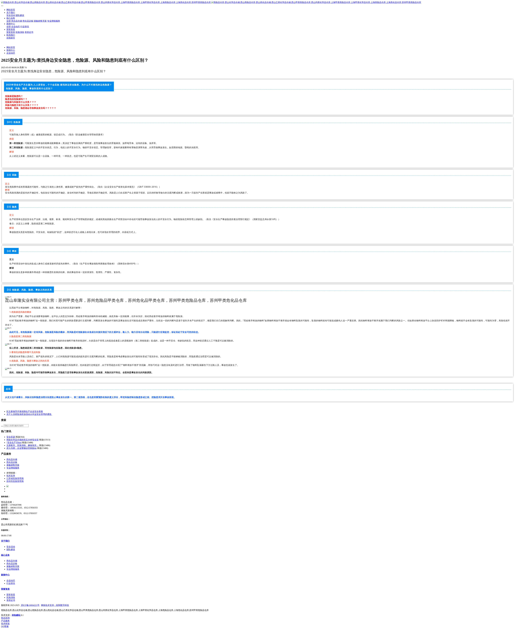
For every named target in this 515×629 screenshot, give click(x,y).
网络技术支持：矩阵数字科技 (55, 605)
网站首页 (10, 10)
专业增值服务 (12, 468)
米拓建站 (16, 615)
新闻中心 (10, 50)
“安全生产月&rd (13, 442)
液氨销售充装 (12, 465)
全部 (8, 21)
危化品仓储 (11, 459)
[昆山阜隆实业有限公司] (257, 2)
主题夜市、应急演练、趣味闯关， (22, 445)
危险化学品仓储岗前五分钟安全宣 (22, 440)
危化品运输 (11, 462)
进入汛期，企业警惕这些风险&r (21, 448)
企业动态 (10, 53)
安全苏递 (10, 437)
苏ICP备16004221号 (30, 605)
